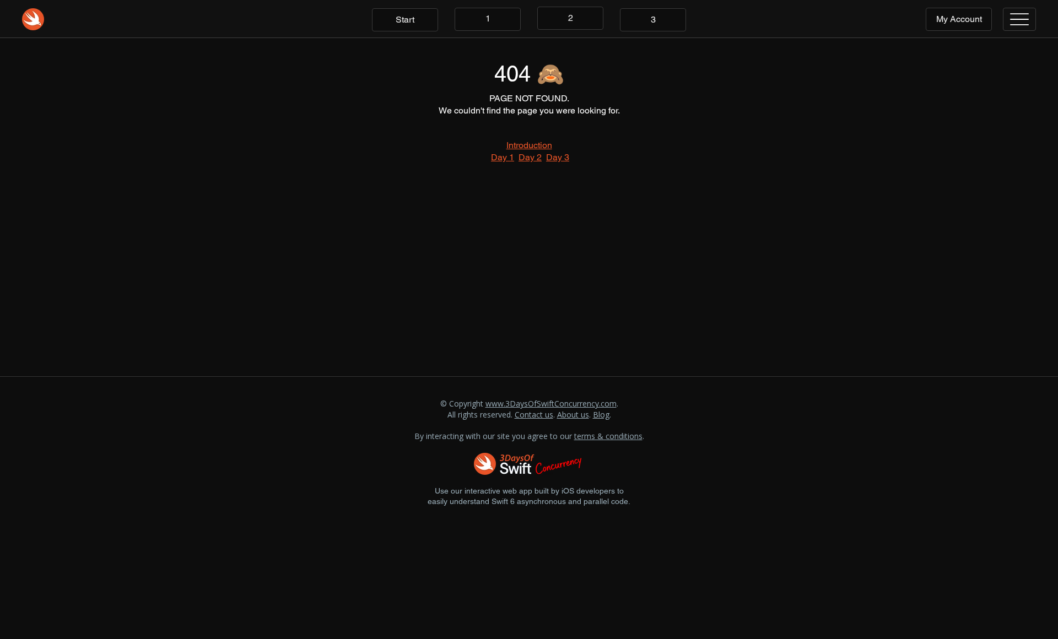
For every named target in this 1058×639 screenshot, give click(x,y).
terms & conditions (608, 436)
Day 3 (557, 157)
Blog (601, 414)
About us (573, 414)
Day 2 (530, 157)
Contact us (534, 414)
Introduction (529, 145)
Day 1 (502, 157)
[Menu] (1019, 19)
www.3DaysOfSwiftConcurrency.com (551, 403)
